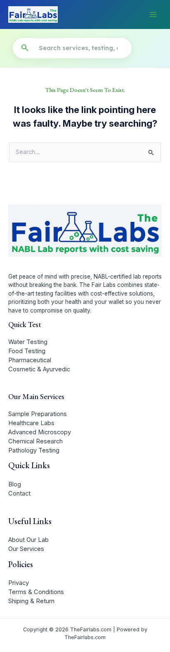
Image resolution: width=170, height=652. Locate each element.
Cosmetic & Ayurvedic (39, 369)
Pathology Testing (33, 450)
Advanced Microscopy (39, 432)
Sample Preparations (37, 414)
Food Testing (26, 351)
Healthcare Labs (31, 423)
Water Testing (27, 342)
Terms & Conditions (36, 592)
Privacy (18, 583)
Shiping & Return (31, 601)
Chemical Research (35, 441)
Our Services (26, 549)
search (24, 48)
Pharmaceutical (29, 360)
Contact (19, 493)
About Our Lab (28, 540)
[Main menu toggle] (153, 14)
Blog (14, 484)
